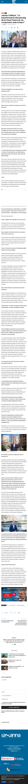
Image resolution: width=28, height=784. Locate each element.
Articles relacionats (6, 650)
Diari (5, 13)
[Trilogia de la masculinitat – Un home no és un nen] (4, 668)
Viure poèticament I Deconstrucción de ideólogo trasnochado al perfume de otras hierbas (21, 622)
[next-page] (4, 673)
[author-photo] (14, 635)
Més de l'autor (14, 650)
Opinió (5, 11)
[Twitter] (5, 27)
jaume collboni (12, 605)
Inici (2, 11)
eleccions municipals (20, 605)
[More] (19, 612)
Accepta (4, 781)
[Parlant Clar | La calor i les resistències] (4, 661)
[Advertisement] (14, 7)
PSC (8, 605)
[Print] (17, 27)
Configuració (11, 781)
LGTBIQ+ (3, 669)
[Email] (14, 27)
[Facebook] (2, 27)
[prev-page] (2, 673)
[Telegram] (11, 27)
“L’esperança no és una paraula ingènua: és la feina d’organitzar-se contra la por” (17, 655)
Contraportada (4, 657)
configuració (16, 779)
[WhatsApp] (8, 27)
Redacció (4, 24)
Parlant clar (3, 663)
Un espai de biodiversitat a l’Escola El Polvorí (7, 621)
